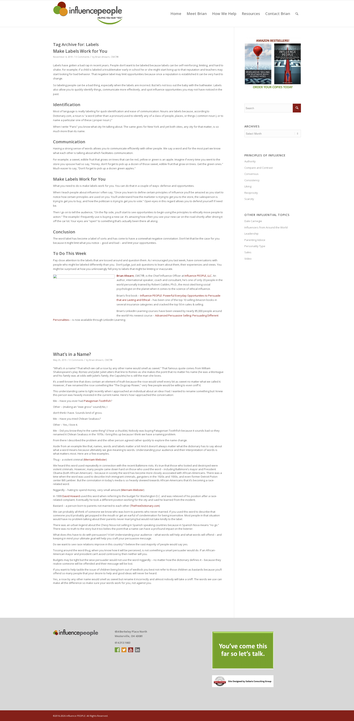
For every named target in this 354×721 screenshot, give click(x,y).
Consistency (252, 180)
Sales (247, 252)
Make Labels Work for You (80, 51)
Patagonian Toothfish (97, 401)
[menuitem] (176, 13)
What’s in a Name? (72, 354)
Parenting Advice (254, 240)
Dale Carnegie (253, 221)
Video (248, 258)
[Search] (297, 13)
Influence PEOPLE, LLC (198, 275)
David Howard (71, 496)
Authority (250, 161)
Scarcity (249, 199)
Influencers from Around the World (266, 227)
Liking (247, 186)
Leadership (251, 233)
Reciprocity (251, 193)
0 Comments (82, 56)
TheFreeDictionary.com (145, 506)
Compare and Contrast (258, 168)
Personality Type (254, 246)
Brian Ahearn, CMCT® (106, 56)
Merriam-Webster (95, 459)
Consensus (251, 174)
